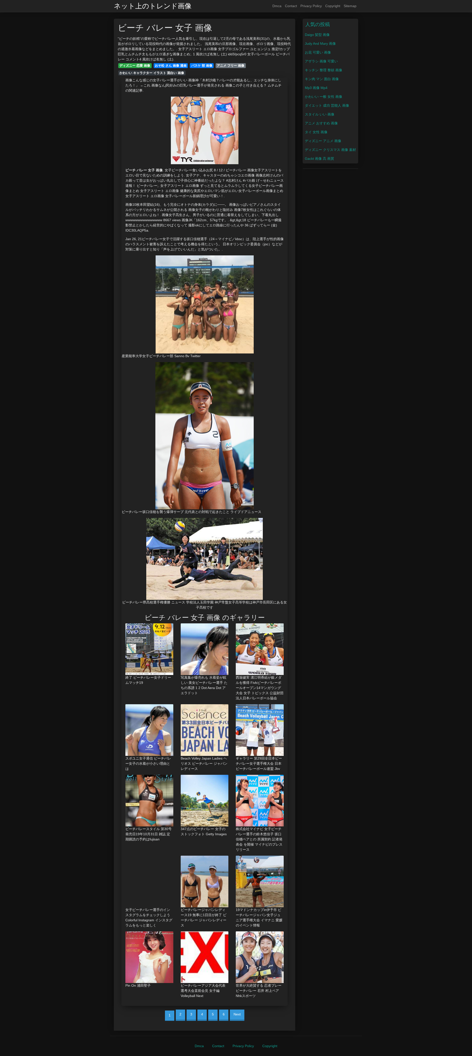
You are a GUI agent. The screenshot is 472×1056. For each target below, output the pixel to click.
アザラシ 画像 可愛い (321, 61)
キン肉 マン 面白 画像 (322, 79)
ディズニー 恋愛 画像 (134, 65)
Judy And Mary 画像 (320, 43)
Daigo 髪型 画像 (317, 35)
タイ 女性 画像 (316, 132)
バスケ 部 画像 (201, 65)
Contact (291, 6)
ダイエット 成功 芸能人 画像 (327, 105)
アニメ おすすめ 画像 (321, 123)
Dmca (276, 6)
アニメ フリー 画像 (230, 65)
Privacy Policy (311, 6)
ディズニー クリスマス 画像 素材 (330, 150)
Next (237, 1014)
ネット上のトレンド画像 (153, 6)
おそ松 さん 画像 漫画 (171, 65)
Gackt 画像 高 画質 (319, 159)
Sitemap (350, 6)
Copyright (332, 6)
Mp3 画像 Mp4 (316, 88)
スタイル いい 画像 (319, 114)
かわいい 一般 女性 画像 (323, 97)
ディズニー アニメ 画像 (323, 141)
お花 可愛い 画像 (318, 52)
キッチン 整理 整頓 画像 (323, 70)
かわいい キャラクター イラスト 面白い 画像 (151, 73)
